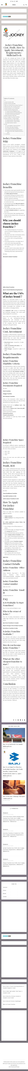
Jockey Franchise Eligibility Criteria (13, 111)
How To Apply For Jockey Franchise (12, 117)
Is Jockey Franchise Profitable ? (13, 128)
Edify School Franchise (8, 287)
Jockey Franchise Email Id (12, 122)
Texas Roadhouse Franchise (10, 493)
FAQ (6, 124)
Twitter (4, 890)
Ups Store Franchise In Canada (10, 623)
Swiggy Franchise (7, 393)
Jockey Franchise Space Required (13, 114)
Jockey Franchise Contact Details (12, 118)
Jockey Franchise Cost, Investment (12, 108)
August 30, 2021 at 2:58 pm (8, 845)
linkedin (4, 893)
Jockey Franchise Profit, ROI (10, 115)
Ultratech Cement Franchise (10, 256)
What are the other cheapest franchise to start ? (15, 132)
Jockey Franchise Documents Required (14, 112)
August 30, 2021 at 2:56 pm (8, 830)
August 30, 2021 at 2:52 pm (8, 814)
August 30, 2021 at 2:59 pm (8, 860)
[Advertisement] (14, 88)
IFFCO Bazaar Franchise (9, 396)
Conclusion (7, 134)
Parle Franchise (7, 391)
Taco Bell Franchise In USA (9, 496)
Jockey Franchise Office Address (13, 120)
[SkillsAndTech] (6, 4)
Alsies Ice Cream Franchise (9, 1004)
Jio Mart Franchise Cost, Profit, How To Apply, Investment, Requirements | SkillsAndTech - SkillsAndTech (13, 849)
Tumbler (5, 896)
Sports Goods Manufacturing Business (13, 289)
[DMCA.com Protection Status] (14, 16)
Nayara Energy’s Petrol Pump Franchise (13, 625)
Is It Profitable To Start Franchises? (13, 125)
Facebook (5, 887)
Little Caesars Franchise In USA (11, 498)
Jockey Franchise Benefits (10, 103)
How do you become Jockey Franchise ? (14, 129)
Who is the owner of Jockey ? (12, 127)
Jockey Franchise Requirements (11, 109)
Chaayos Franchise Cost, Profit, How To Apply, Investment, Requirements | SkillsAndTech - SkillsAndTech (14, 864)
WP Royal (17, 1066)
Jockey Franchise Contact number (13, 121)
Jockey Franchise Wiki (9, 102)
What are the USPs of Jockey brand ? (12, 106)
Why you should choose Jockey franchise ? (14, 105)
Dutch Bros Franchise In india (10, 628)
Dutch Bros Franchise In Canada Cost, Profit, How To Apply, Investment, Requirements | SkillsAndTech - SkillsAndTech (13, 834)
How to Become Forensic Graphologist (12, 1001)
